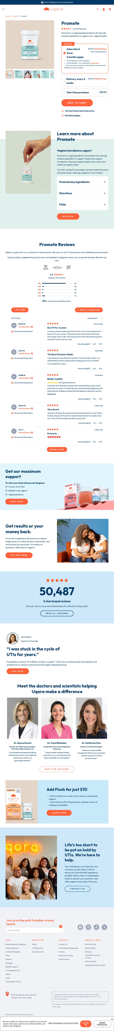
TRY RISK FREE (19, 555)
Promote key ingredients (74, 182)
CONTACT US (77, 889)
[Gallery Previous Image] (7, 74)
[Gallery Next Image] (51, 74)
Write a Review (91, 310)
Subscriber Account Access (92, 956)
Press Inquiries (64, 959)
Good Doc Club (38, 952)
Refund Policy (90, 948)
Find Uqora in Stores (13, 981)
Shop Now (16, 501)
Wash (8, 978)
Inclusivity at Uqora (66, 955)
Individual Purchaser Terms (95, 965)
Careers (62, 952)
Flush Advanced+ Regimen (16, 944)
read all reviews (57, 613)
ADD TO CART (77, 102)
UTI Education (37, 948)
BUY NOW (68, 216)
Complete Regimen (13, 952)
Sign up (60, 927)
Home (8, 16)
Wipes (8, 974)
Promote (9, 963)
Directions (65, 193)
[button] (3, 9)
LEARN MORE (59, 813)
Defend (8, 959)
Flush (7, 955)
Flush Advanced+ (12, 948)
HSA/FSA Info (90, 944)
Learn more (95, 63)
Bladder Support (12, 967)
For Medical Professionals (68, 948)
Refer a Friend (90, 961)
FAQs (62, 204)
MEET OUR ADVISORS (57, 769)
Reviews (88, 952)
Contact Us (63, 944)
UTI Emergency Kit (13, 970)
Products (15, 16)
